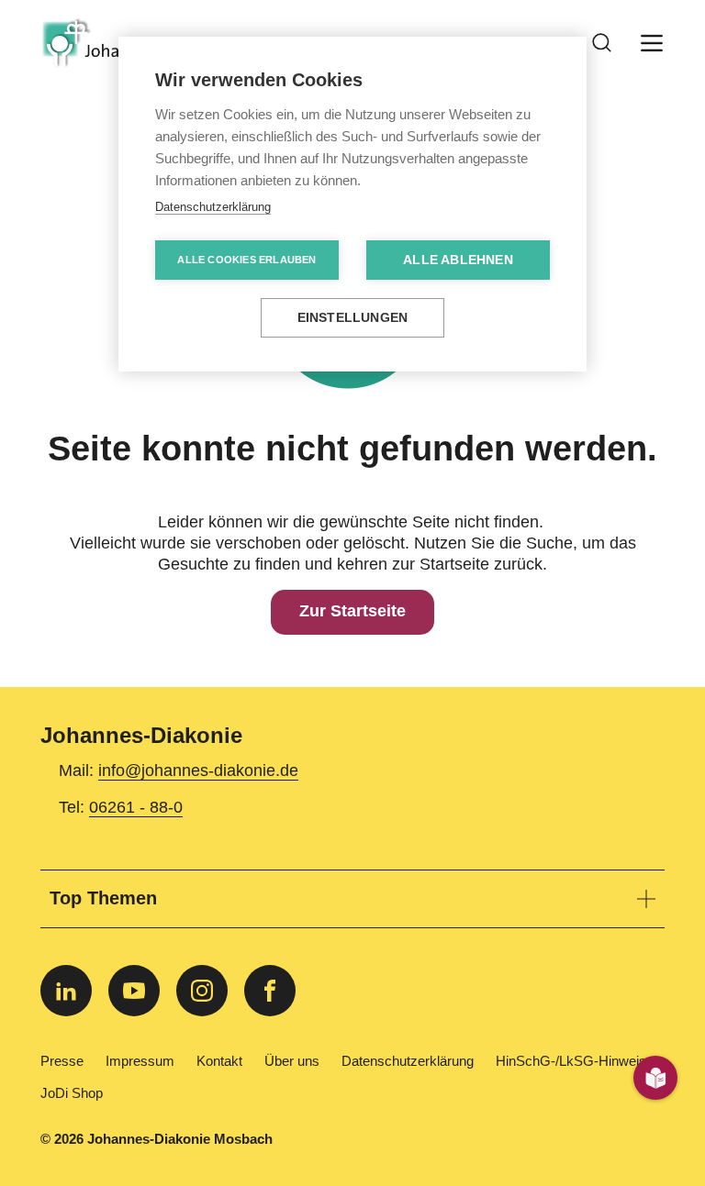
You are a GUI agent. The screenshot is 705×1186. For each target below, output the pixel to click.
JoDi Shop (71, 1093)
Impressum (140, 1061)
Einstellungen (352, 318)
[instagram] (202, 990)
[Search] (602, 43)
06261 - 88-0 (136, 807)
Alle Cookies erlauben (246, 259)
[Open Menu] (652, 43)
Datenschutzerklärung (407, 1061)
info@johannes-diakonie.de (198, 770)
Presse (62, 1061)
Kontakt (219, 1061)
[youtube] (134, 990)
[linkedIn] (66, 990)
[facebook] (270, 990)
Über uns (291, 1061)
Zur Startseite (352, 611)
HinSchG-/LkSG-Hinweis (571, 1061)
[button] (352, 898)
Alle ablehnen (458, 260)
